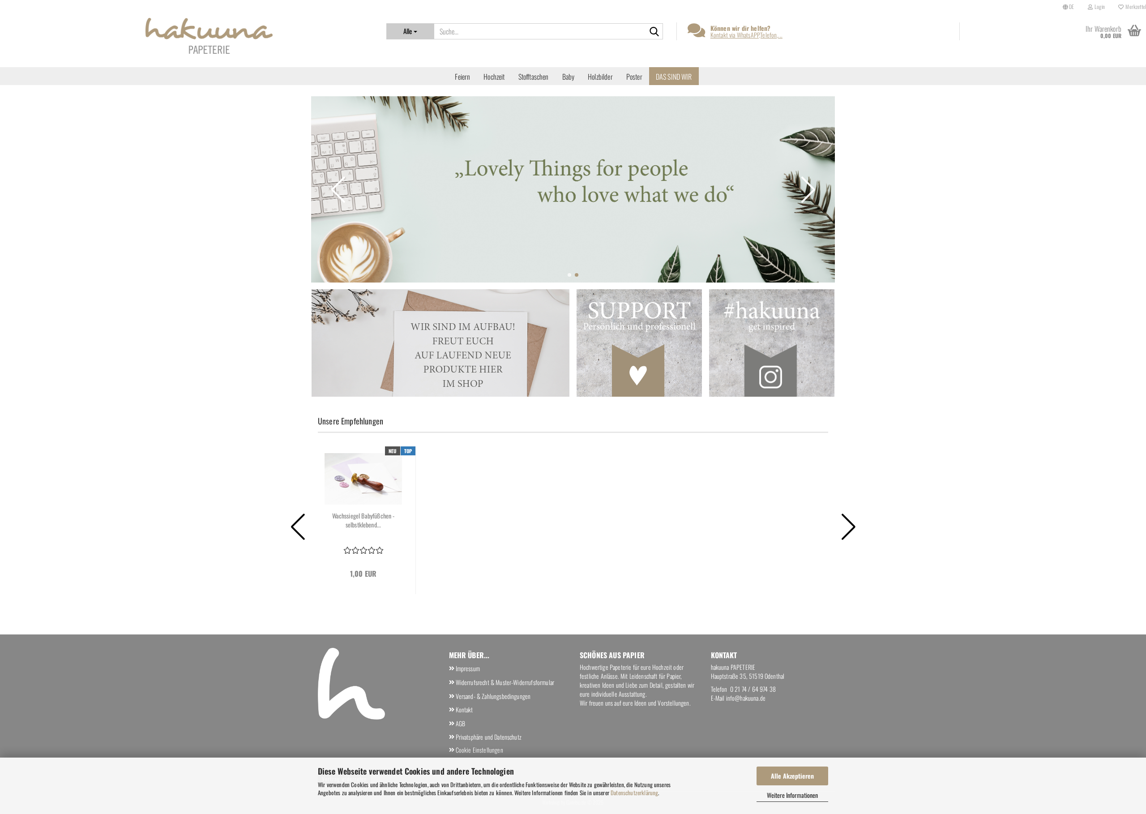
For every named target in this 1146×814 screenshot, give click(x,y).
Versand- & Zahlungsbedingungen (493, 696)
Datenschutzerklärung (634, 792)
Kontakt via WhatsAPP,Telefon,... (746, 34)
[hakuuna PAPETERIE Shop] (208, 35)
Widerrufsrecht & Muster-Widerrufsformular (505, 682)
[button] (1068, 6)
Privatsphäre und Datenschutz (489, 736)
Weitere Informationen (792, 795)
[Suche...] (654, 32)
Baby (568, 76)
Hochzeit (494, 76)
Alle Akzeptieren (792, 775)
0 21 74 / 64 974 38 (753, 689)
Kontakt (464, 709)
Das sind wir (674, 76)
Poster (634, 76)
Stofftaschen (533, 76)
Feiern (462, 76)
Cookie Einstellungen (479, 749)
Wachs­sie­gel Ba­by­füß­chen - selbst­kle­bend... (363, 520)
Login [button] (1099, 6)
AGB (460, 723)
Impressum (468, 668)
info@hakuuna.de (745, 698)
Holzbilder (600, 76)
